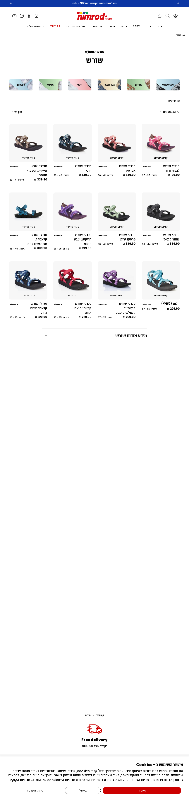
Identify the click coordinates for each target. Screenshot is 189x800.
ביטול (83, 790)
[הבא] (178, 3)
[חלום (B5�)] (161, 280)
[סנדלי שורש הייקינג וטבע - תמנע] (72, 211)
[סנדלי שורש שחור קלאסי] (161, 211)
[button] (159, 26)
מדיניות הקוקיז (20, 780)
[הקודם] (11, 3)
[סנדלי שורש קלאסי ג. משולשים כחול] (28, 211)
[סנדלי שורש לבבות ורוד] (161, 143)
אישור (142, 790)
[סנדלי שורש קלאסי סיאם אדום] (72, 280)
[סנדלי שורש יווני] (72, 143)
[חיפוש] (167, 15)
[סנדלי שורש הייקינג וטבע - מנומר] (28, 143)
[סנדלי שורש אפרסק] (117, 143)
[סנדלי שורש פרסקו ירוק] (117, 211)
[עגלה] (159, 16)
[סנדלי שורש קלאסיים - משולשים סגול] (117, 280)
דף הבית (100, 715)
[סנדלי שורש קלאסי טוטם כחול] (28, 280)
